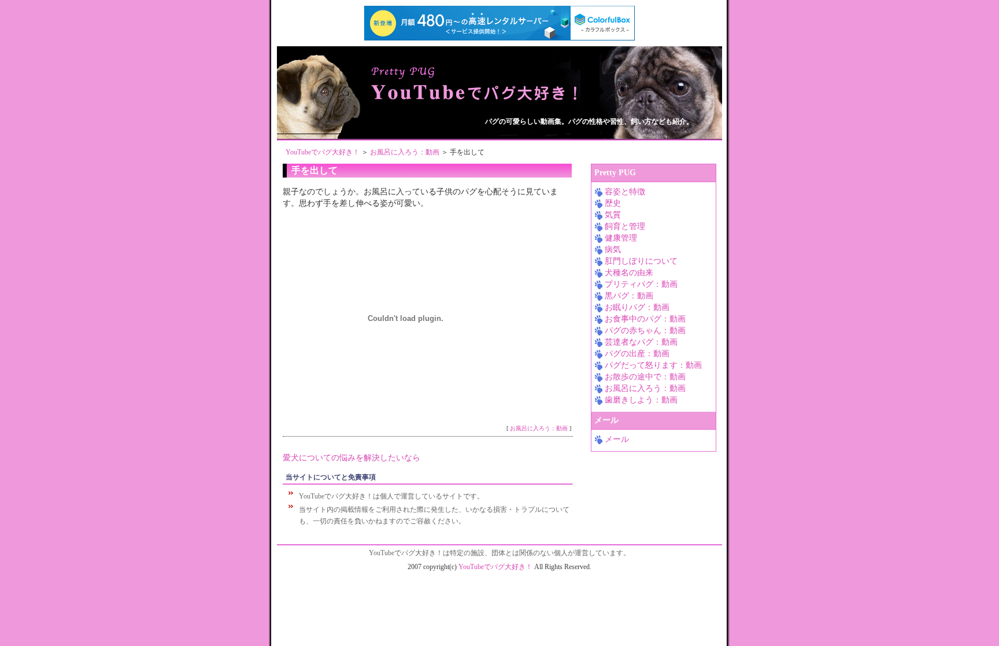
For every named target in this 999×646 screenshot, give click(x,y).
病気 (613, 249)
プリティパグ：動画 (641, 284)
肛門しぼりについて (641, 261)
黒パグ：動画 (629, 295)
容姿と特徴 (625, 191)
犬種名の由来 (629, 272)
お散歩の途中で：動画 (645, 376)
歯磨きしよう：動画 (641, 400)
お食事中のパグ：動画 (645, 319)
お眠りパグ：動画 (637, 307)
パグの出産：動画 (637, 353)
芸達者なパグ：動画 (641, 342)
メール (617, 439)
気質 (613, 215)
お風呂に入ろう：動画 (404, 152)
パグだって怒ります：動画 (653, 365)
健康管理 (621, 238)
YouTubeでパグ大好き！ (323, 152)
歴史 (613, 203)
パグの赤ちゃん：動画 (645, 330)
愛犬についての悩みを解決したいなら (351, 457)
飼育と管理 (625, 226)
